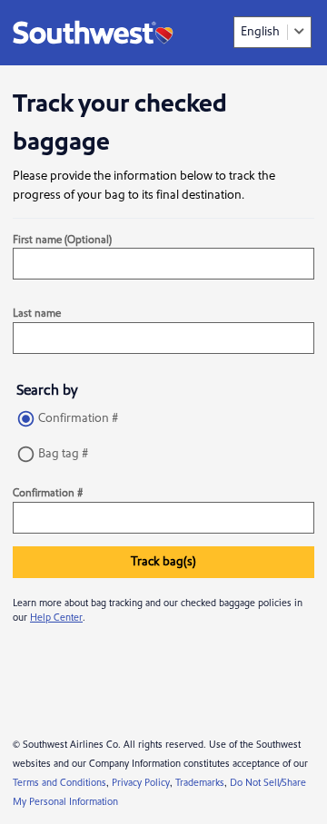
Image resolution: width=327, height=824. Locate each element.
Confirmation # (78, 418)
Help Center (56, 617)
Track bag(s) (163, 562)
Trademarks (199, 783)
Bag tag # (63, 454)
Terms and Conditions (59, 783)
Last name (37, 313)
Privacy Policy (141, 783)
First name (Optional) (62, 239)
